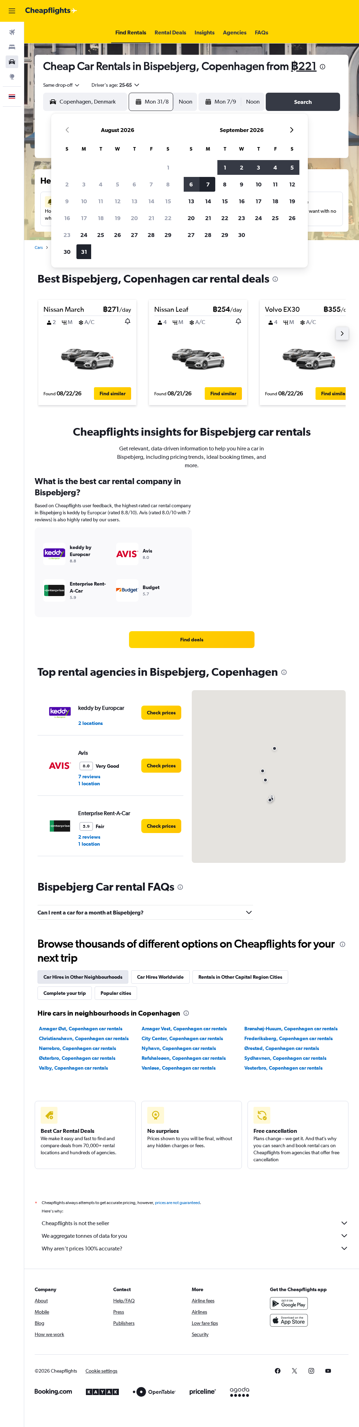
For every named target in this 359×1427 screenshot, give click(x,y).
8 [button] (168, 184)
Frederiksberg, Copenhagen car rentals (288, 1038)
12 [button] (118, 201)
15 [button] (168, 201)
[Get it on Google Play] (289, 1303)
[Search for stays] (12, 47)
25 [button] (100, 235)
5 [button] (117, 184)
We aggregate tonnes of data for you (84, 1236)
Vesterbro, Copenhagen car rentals (283, 1068)
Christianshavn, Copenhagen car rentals (84, 1038)
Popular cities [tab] (116, 993)
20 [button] (134, 218)
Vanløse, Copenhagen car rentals (179, 1068)
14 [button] (151, 201)
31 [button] (84, 252)
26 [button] (117, 235)
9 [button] (67, 201)
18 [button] (101, 218)
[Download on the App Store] (289, 1320)
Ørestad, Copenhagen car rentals (281, 1048)
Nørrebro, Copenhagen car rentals (77, 1048)
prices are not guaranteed (177, 1202)
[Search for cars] (12, 62)
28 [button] (151, 235)
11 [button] (100, 201)
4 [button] (100, 184)
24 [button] (83, 235)
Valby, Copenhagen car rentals (73, 1068)
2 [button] (67, 184)
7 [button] (151, 184)
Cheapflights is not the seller (75, 1223)
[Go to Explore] (12, 77)
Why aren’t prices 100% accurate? (82, 1248)
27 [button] (134, 235)
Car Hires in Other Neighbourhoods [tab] (82, 977)
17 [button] (84, 218)
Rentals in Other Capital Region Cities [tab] (240, 977)
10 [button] (84, 201)
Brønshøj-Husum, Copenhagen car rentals (291, 1028)
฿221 (304, 65)
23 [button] (66, 235)
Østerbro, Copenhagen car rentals (77, 1058)
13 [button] (134, 201)
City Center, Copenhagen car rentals (182, 1038)
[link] (192, 639)
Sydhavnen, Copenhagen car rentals (285, 1058)
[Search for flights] (12, 32)
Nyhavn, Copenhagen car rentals (179, 1048)
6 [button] (134, 184)
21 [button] (151, 218)
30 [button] (66, 252)
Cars (39, 247)
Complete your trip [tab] (64, 993)
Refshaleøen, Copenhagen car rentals (184, 1058)
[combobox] (61, 84)
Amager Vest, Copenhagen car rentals (184, 1028)
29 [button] (167, 235)
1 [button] (168, 167)
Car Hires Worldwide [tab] (160, 977)
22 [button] (167, 218)
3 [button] (84, 184)
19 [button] (118, 218)
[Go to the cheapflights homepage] (51, 10)
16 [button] (67, 218)
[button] (12, 11)
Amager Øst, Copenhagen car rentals (80, 1028)
